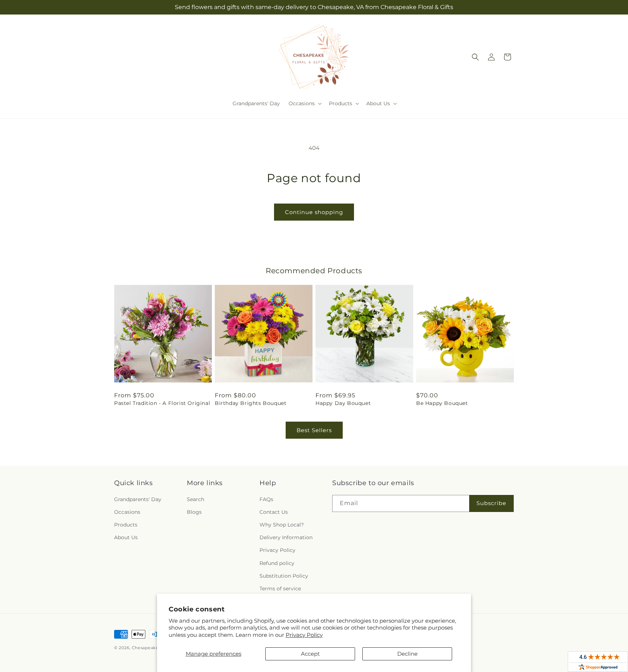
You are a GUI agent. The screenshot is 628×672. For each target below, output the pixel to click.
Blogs (194, 512)
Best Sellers (314, 430)
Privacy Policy (304, 634)
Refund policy (276, 563)
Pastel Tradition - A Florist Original (162, 403)
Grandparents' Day (137, 499)
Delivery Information (286, 537)
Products (125, 524)
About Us (126, 537)
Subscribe (491, 503)
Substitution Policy (283, 576)
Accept (310, 653)
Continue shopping (314, 212)
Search (195, 499)
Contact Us (273, 512)
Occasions (127, 512)
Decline (407, 653)
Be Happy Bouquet (442, 403)
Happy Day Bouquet (343, 403)
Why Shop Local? (281, 524)
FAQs (266, 499)
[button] (304, 103)
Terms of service (280, 588)
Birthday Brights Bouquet (250, 403)
